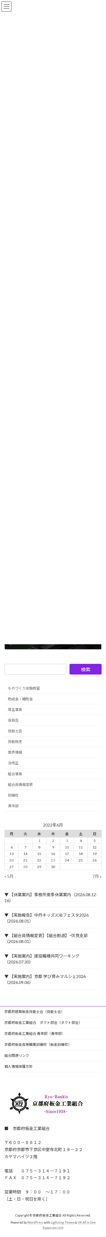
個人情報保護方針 (18, 1066)
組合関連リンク (16, 1055)
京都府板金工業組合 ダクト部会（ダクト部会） (43, 1022)
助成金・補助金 (20, 698)
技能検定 (15, 741)
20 (11, 860)
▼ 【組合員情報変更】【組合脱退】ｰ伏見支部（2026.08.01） (46, 938)
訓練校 (13, 795)
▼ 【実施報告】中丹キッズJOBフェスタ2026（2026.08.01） (46, 917)
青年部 (13, 806)
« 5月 (9, 876)
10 (67, 847)
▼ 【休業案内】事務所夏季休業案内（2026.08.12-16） (50, 897)
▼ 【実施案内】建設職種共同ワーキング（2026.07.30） (42, 958)
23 (53, 860)
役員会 (13, 720)
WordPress (35, 1222)
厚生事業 (15, 709)
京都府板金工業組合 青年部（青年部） (34, 1033)
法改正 (13, 763)
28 (25, 866)
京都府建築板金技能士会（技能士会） (34, 1011)
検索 (85, 669)
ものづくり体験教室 (24, 688)
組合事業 (15, 773)
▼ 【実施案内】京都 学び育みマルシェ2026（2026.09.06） (45, 979)
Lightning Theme (62, 1222)
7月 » (97, 876)
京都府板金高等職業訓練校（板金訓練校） (38, 1044)
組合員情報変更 (20, 784)
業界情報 (15, 752)
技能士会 (15, 731)
